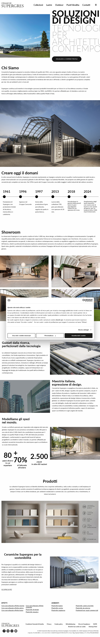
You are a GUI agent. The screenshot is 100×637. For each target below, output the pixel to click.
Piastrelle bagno (57, 606)
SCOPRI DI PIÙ (6, 589)
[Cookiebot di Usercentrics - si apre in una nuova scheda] (83, 300)
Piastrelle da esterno (83, 608)
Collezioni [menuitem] (38, 5)
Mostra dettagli (83, 330)
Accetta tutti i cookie (79, 335)
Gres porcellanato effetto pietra (12, 608)
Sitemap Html (93, 626)
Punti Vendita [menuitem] (73, 5)
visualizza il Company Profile (67, 59)
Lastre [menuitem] (49, 5)
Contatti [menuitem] (86, 5)
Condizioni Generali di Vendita (35, 624)
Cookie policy (58, 624)
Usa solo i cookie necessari (21, 335)
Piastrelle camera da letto (84, 606)
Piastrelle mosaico (32, 612)
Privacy (49, 624)
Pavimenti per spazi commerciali (87, 610)
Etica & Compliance (84, 624)
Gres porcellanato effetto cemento (34, 606)
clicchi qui (59, 320)
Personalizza (49, 335)
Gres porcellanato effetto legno (12, 610)
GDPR (95, 624)
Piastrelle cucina (57, 608)
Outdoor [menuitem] (59, 5)
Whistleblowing (70, 624)
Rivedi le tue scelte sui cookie (77, 626)
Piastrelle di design (32, 609)
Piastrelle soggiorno (58, 610)
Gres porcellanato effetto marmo (12, 606)
